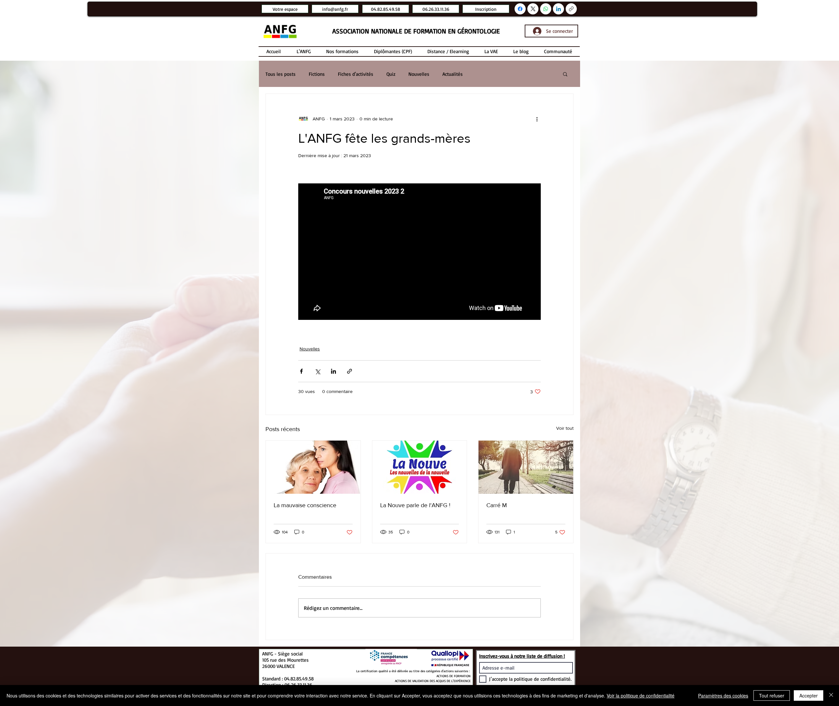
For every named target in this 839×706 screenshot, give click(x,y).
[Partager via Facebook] (301, 371)
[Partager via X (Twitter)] (317, 371)
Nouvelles (418, 74)
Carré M (496, 505)
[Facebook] (520, 8)
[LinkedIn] (558, 8)
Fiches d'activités (355, 74)
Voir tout (565, 428)
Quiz (390, 74)
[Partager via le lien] (349, 371)
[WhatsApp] (545, 8)
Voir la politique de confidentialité (640, 695)
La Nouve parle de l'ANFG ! (415, 505)
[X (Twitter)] (533, 8)
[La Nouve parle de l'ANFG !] (419, 467)
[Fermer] (831, 695)
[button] (565, 73)
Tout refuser (771, 695)
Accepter (808, 695)
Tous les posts (280, 74)
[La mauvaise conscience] (313, 467)
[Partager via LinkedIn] (333, 371)
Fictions (317, 74)
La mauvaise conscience (305, 505)
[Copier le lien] (571, 8)
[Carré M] (525, 467)
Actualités (452, 74)
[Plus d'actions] (537, 119)
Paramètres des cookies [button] (723, 695)
